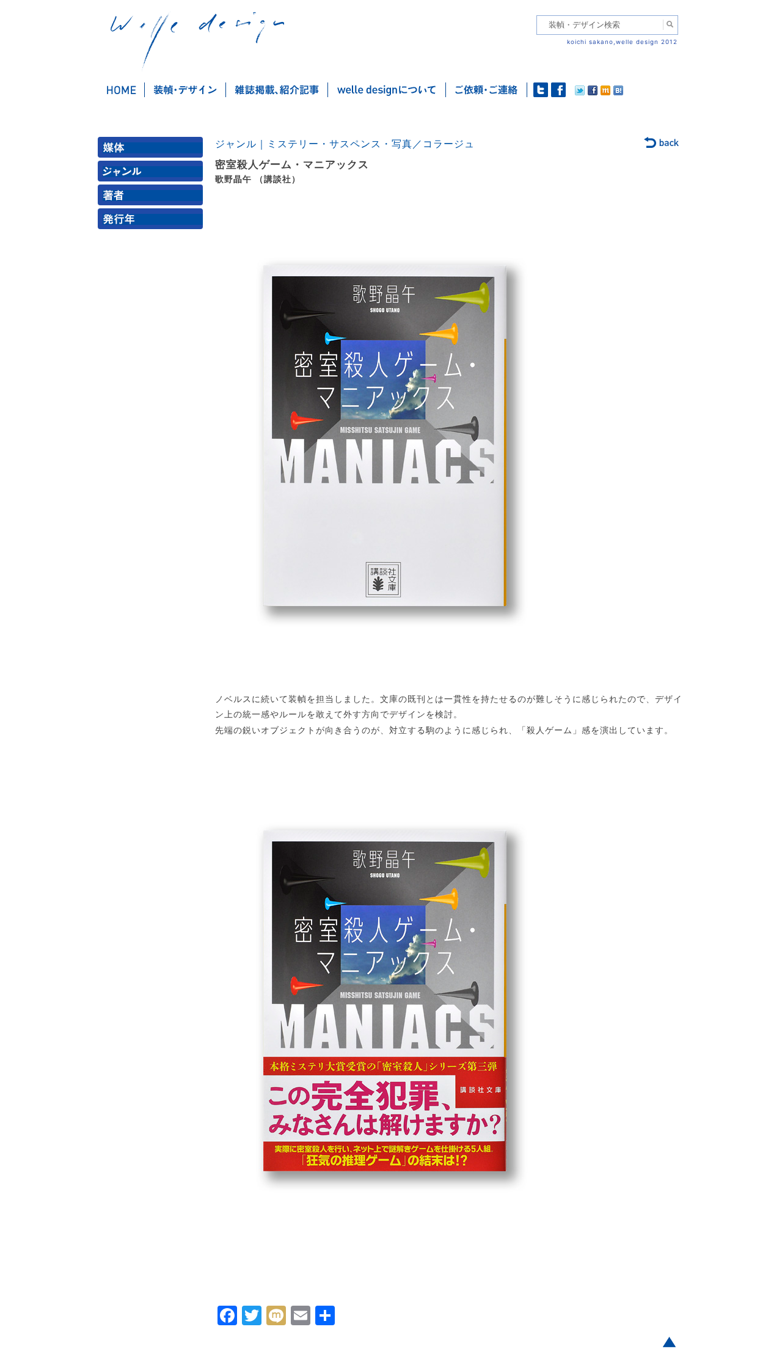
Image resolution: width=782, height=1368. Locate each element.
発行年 (153, 221)
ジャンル (153, 173)
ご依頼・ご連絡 (486, 89)
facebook (558, 89)
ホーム (121, 89)
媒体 (153, 150)
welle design (197, 41)
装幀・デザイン (185, 89)
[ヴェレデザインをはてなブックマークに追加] (618, 92)
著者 (153, 197)
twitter (540, 89)
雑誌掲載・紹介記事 (277, 89)
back (662, 143)
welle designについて (387, 89)
